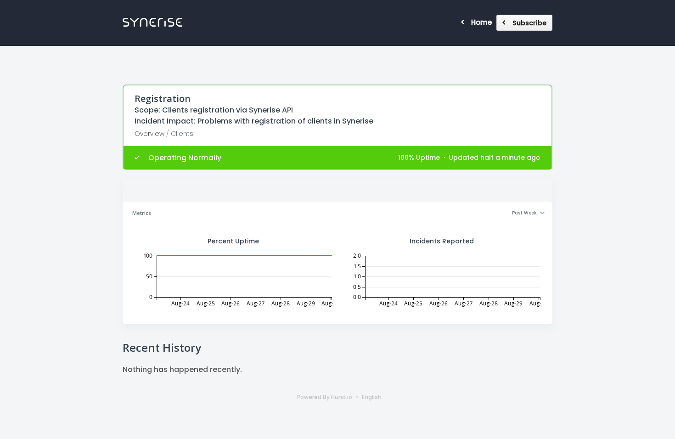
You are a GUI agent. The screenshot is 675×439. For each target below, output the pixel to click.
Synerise (152, 22)
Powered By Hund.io (324, 397)
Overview (149, 133)
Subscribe (529, 23)
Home (481, 22)
